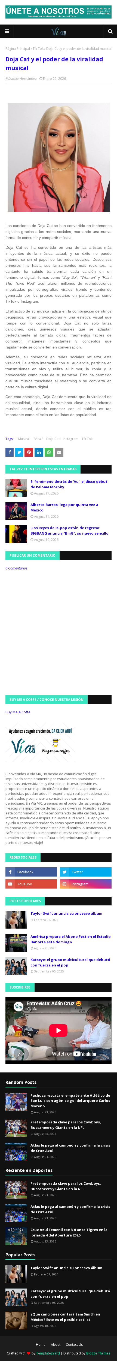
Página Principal (17, 48)
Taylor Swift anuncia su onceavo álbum (66, 913)
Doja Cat (53, 439)
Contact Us (74, 1344)
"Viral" (38, 439)
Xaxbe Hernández (23, 78)
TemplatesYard (48, 1353)
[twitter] (86, 872)
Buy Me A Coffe (17, 712)
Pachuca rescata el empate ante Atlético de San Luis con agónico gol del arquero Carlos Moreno (70, 1100)
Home (40, 1344)
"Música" (23, 439)
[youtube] (31, 884)
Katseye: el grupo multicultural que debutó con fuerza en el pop (70, 962)
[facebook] (31, 872)
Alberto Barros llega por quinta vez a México (64, 507)
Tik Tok (38, 48)
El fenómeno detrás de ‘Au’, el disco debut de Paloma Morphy (68, 484)
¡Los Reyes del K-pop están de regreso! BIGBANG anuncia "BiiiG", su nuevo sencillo (69, 530)
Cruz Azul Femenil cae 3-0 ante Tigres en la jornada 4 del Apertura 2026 (68, 1232)
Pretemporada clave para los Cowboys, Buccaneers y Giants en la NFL (65, 1125)
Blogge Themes (98, 1353)
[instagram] (86, 884)
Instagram (70, 439)
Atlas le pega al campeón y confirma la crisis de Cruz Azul (70, 1148)
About (55, 1344)
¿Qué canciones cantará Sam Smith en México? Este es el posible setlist (65, 1317)
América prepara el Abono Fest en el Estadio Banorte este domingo (70, 939)
